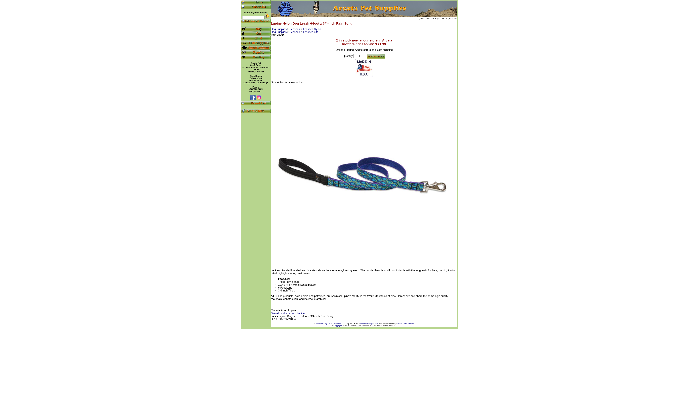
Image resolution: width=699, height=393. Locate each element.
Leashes (295, 29)
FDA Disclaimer (335, 324)
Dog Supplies (279, 29)
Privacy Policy (321, 324)
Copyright (338, 326)
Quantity (348, 56)
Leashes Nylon (312, 29)
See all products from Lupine (288, 313)
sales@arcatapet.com (369, 324)
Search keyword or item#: (256, 12)
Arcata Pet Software (405, 324)
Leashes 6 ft (310, 32)
